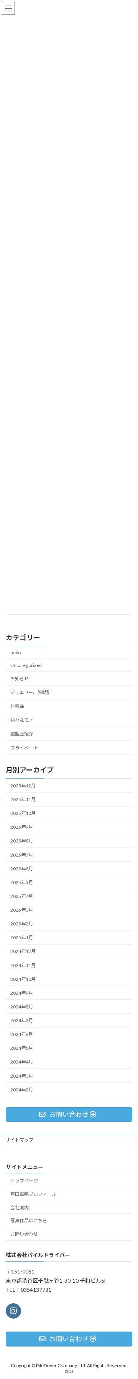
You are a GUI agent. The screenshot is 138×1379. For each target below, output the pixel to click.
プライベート (24, 748)
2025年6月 (21, 869)
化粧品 (17, 706)
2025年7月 (21, 855)
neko (15, 652)
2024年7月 (21, 1020)
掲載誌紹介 (21, 734)
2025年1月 (21, 937)
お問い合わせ (24, 1234)
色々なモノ (21, 720)
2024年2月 (21, 1090)
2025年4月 (21, 896)
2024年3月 (21, 1076)
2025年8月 (21, 841)
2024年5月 (21, 1048)
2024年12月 (23, 951)
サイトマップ (19, 1140)
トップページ (24, 1181)
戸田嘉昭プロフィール (33, 1194)
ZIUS (69, 1371)
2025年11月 (23, 799)
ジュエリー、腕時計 (30, 692)
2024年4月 (21, 1062)
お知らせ (19, 678)
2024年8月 (21, 1007)
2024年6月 (21, 1034)
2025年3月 (21, 910)
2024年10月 (23, 979)
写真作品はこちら (28, 1220)
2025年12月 (23, 786)
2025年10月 (23, 813)
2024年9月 (21, 993)
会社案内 (19, 1207)
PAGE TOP (127, 1329)
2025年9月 (21, 827)
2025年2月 (21, 924)
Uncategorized (26, 665)
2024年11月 (23, 965)
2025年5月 (21, 882)
